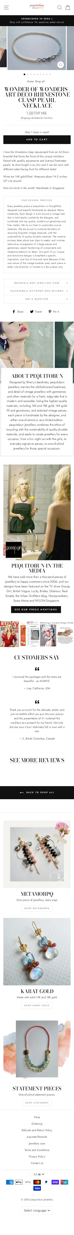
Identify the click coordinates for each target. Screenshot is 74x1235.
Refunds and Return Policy (37, 1130)
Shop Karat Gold (37, 1005)
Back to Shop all (39, 792)
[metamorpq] (37, 854)
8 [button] (47, 75)
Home (30, 81)
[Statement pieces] (37, 1049)
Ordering (37, 1124)
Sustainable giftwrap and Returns (37, 290)
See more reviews (37, 760)
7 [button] (44, 75)
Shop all (40, 81)
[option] (37, 20)
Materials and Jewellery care (37, 283)
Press (37, 1117)
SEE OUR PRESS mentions (36, 609)
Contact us (37, 1163)
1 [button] (25, 75)
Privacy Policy (37, 1156)
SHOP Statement (37, 1102)
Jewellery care (37, 1143)
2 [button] (28, 75)
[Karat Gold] (37, 951)
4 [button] (35, 75)
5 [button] (38, 75)
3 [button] (31, 75)
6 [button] (41, 75)
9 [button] (50, 75)
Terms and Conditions (37, 1150)
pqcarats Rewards (37, 1137)
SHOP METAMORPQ (37, 908)
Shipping (25, 117)
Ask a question (37, 299)
